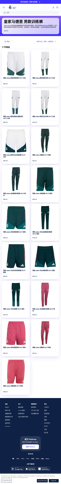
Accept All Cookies (42, 480)
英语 (45, 410)
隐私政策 (20, 407)
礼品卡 (7, 407)
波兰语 (46, 432)
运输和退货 (8, 413)
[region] (30, 479)
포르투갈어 (47, 423)
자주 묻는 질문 (35, 410)
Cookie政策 (21, 410)
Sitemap (7, 426)
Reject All (53, 480)
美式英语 (46, 413)
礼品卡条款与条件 (23, 416)
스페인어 (46, 407)
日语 (45, 429)
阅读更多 (6, 30)
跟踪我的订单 (9, 416)
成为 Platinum (30, 447)
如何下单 (7, 410)
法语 (45, 416)
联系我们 (33, 407)
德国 (45, 420)
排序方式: (45, 41)
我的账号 (7, 420)
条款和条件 (21, 413)
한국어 (46, 426)
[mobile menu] (4, 7)
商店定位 (7, 423)
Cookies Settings (6, 480)
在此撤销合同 (35, 413)
